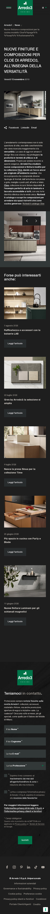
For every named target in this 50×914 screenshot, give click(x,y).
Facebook (14, 127)
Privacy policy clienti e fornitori (19, 899)
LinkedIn (25, 127)
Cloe (19, 170)
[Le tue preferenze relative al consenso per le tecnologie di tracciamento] (45, 909)
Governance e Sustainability (17, 888)
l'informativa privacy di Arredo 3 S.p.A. (23, 808)
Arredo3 (8, 25)
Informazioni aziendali (25, 884)
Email (34, 127)
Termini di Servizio (36, 824)
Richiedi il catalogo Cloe (33, 203)
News (17, 25)
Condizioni (41, 899)
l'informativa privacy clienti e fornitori (23, 811)
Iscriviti (25, 840)
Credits (37, 904)
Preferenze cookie (33, 894)
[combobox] (25, 766)
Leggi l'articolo (15, 343)
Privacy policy (20, 824)
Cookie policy (15, 894)
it (43, 7)
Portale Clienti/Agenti (20, 904)
